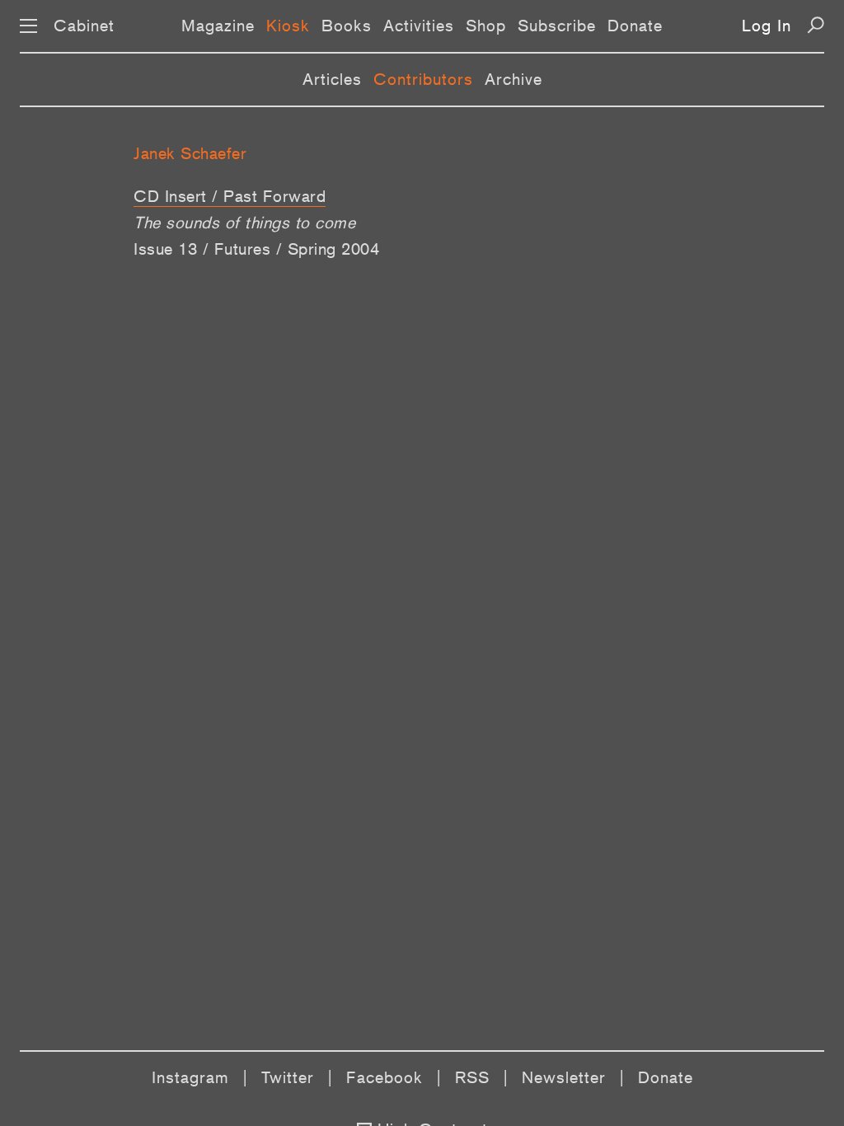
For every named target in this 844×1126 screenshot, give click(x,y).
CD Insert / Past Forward (230, 196)
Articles (332, 79)
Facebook (384, 1077)
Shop (486, 25)
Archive (513, 79)
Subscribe (557, 25)
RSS (472, 1077)
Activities (418, 25)
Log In (766, 25)
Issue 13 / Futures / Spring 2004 (256, 249)
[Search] (815, 25)
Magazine (218, 25)
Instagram (190, 1077)
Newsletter (564, 1077)
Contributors (423, 79)
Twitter (287, 1077)
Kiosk (288, 25)
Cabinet (84, 25)
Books (346, 25)
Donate (635, 25)
